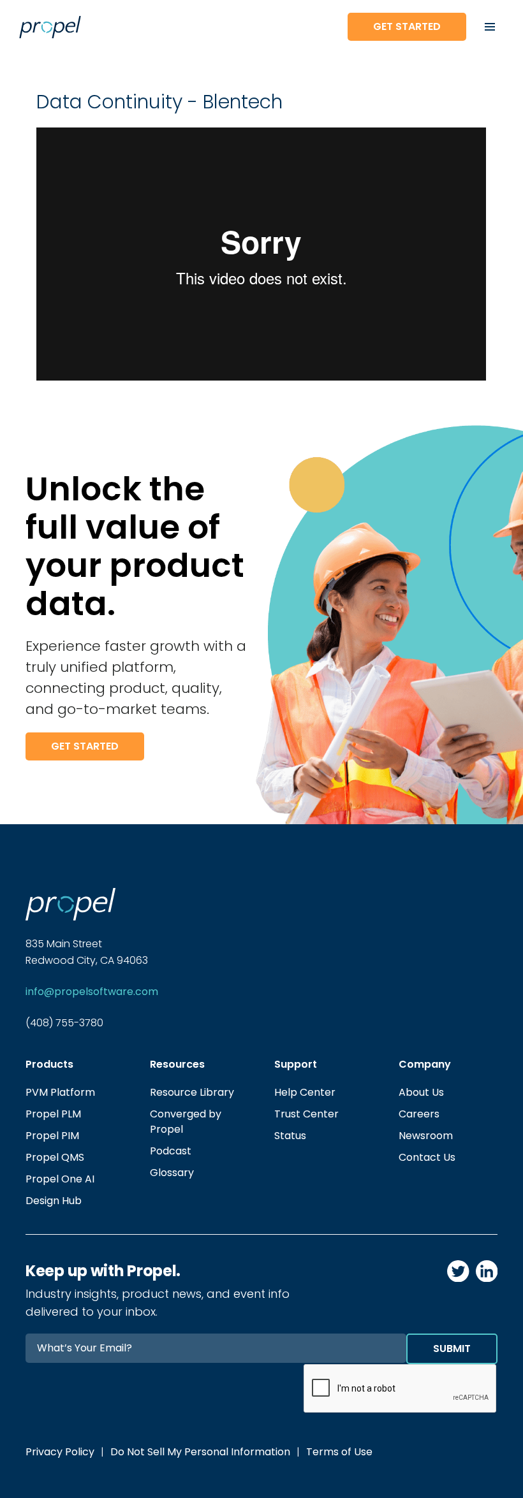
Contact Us (427, 1157)
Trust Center (306, 1114)
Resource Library (192, 1092)
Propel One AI (60, 1179)
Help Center (304, 1092)
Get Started (407, 26)
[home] (166, 27)
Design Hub (54, 1200)
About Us (421, 1092)
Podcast (170, 1151)
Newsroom (426, 1135)
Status (290, 1135)
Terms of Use (339, 1451)
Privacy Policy (60, 1451)
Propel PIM (52, 1135)
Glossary (172, 1172)
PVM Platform (60, 1092)
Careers (419, 1114)
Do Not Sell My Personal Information (200, 1451)
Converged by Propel (185, 1122)
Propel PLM (53, 1114)
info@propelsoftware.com (92, 991)
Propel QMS (55, 1157)
